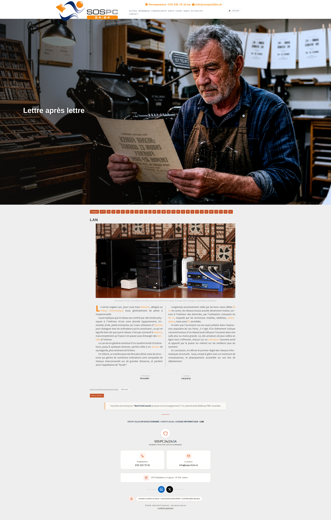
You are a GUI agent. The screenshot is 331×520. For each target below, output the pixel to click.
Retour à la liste (97, 396)
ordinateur (214, 339)
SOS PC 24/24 (167, 422)
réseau (104, 310)
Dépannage (144, 11)
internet (158, 325)
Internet (157, 332)
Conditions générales (165, 508)
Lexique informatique (187, 422)
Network (145, 307)
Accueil (133, 11)
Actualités (197, 11)
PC (188, 321)
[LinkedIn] (161, 489)
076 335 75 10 (177, 4)
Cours (178, 11)
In (230, 212)
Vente (171, 11)
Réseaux (124, 389)
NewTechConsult (142, 406)
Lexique (94, 212)
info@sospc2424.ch (208, 4)
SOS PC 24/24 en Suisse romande (143, 422)
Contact (133, 14)
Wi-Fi (171, 318)
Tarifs (186, 11)
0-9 (102, 212)
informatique (116, 310)
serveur (155, 346)
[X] (169, 489)
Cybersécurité (159, 11)
